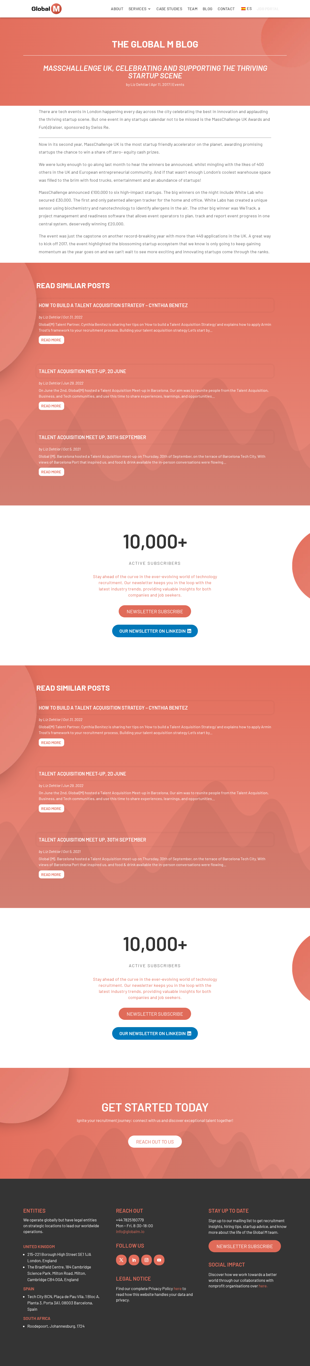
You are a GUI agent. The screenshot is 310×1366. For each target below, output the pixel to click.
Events (178, 84)
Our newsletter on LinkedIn (152, 631)
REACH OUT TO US (155, 1142)
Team (192, 8)
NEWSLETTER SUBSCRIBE (155, 611)
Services (137, 8)
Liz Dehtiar (140, 84)
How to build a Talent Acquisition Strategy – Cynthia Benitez (113, 305)
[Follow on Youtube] (159, 1260)
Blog (207, 8)
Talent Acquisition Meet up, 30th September (92, 437)
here (178, 1288)
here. (263, 1285)
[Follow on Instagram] (146, 1260)
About (117, 8)
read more (51, 339)
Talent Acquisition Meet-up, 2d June (82, 371)
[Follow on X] (121, 1260)
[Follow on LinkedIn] (134, 1260)
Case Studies (169, 8)
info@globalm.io (130, 1231)
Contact (226, 8)
